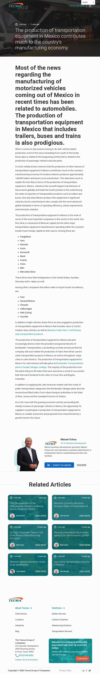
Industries (19, 625)
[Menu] (90, 6)
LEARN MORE (82, 659)
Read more (81, 465)
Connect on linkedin (62, 465)
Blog (17, 631)
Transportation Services (62, 631)
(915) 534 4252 (77, 6)
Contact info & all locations (26, 660)
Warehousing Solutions (61, 625)
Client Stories (21, 614)
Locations (19, 619)
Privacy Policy (65, 670)
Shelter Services (59, 614)
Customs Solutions (60, 619)
